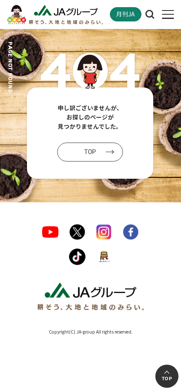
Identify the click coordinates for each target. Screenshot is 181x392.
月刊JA (125, 14)
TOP (167, 378)
